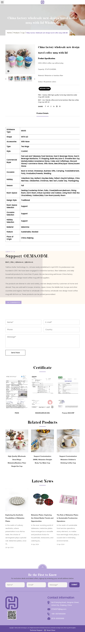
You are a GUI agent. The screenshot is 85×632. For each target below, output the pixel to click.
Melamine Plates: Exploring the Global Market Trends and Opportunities (42, 518)
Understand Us (15, 302)
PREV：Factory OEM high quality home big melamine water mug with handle (57, 96)
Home (9, 33)
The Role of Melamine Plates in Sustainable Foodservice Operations (67, 518)
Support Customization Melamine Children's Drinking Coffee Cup (68, 459)
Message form (45, 89)
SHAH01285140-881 (42, 413)
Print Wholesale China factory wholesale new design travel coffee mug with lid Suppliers (57, 628)
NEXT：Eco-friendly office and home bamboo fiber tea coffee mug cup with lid (58, 101)
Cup (22, 33)
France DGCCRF (68, 413)
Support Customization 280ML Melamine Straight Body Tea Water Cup (42, 459)
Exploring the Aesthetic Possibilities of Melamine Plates (14, 518)
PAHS (17, 413)
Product (16, 33)
